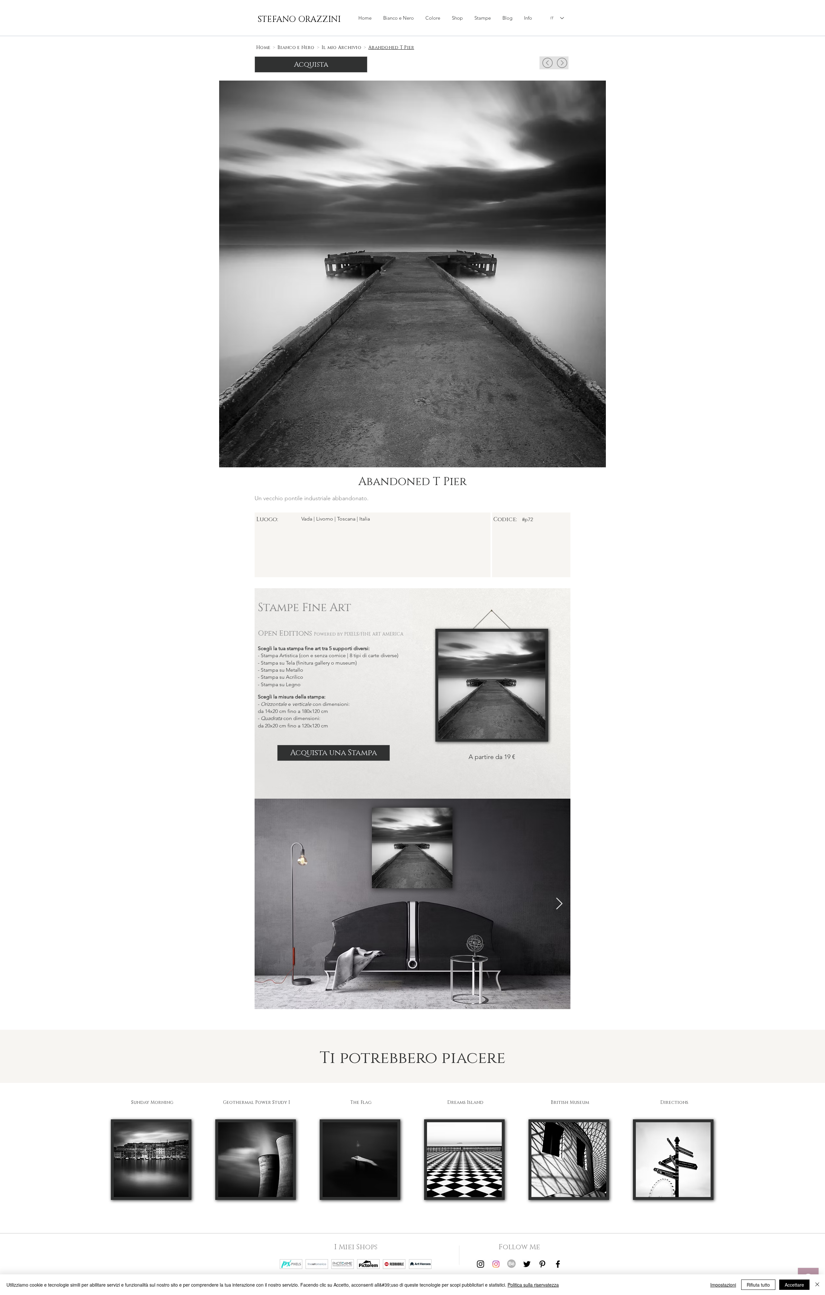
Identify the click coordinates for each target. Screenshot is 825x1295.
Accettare (794, 1284)
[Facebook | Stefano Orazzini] (558, 1264)
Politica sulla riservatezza (533, 1284)
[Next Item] (559, 904)
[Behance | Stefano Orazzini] (511, 1264)
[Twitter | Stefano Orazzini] (527, 1264)
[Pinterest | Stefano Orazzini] (542, 1264)
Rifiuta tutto (758, 1284)
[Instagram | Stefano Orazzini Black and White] (480, 1264)
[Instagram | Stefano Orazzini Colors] (496, 1264)
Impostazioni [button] (723, 1284)
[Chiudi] (817, 1285)
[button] (457, 18)
